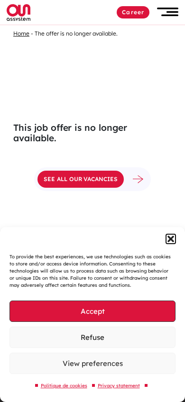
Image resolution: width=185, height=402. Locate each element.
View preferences (93, 363)
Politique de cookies (64, 386)
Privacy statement (119, 386)
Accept (93, 311)
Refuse (92, 337)
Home (21, 33)
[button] (171, 239)
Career (133, 12)
